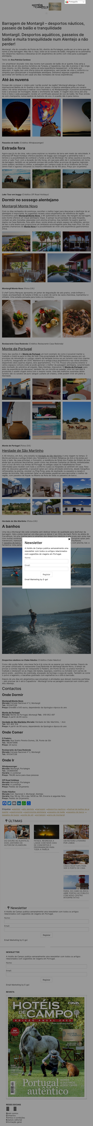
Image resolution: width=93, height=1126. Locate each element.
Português (73, 2)
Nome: (28, 558)
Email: (27, 565)
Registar (46, 574)
